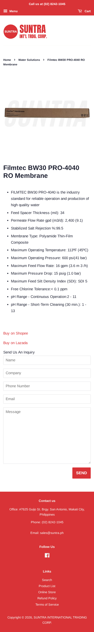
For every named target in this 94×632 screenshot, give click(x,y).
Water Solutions (29, 59)
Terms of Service (47, 604)
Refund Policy (47, 598)
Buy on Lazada (15, 343)
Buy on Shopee (15, 333)
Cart (87, 11)
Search (47, 580)
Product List (47, 586)
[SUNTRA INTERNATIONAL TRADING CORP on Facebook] (47, 556)
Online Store (47, 592)
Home (7, 59)
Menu (13, 11)
